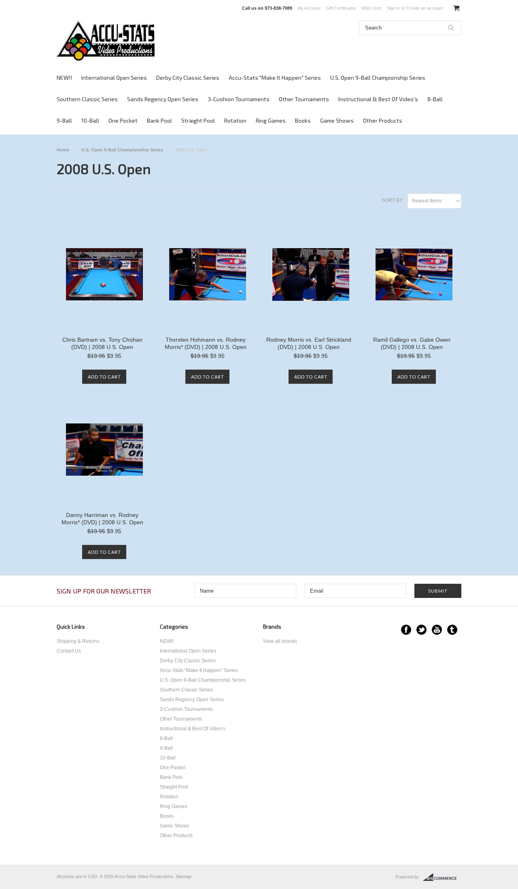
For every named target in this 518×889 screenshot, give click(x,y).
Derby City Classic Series (187, 77)
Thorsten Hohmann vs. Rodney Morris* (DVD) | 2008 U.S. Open (205, 343)
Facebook (406, 630)
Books (303, 120)
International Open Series (114, 77)
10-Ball (90, 120)
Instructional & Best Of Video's (378, 99)
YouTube (437, 630)
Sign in (393, 8)
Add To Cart (104, 376)
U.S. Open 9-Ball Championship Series (377, 77)
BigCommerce (442, 877)
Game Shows (337, 120)
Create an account (424, 8)
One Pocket (123, 120)
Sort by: (392, 200)
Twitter (421, 630)
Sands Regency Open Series (162, 99)
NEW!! (64, 77)
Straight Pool (198, 120)
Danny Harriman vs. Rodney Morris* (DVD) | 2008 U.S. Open (102, 518)
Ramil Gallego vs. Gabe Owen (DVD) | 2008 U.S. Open (411, 343)
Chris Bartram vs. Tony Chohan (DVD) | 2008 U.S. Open (102, 343)
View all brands (280, 641)
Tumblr (452, 630)
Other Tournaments (304, 99)
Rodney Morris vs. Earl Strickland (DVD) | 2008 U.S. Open (308, 343)
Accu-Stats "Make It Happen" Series (275, 77)
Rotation (235, 120)
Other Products (382, 120)
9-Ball (64, 120)
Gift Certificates (341, 8)
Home (63, 149)
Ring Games (271, 120)
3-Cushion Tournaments (239, 99)
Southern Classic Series (87, 99)
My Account (309, 8)
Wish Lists (371, 8)
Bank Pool (159, 120)
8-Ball (435, 99)
